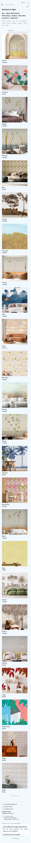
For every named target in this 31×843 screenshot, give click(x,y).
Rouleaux (14, 15)
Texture (25, 23)
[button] (2, 5)
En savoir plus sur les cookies (11, 834)
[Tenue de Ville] (9, 4)
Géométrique (23, 21)
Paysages (20, 23)
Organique (14, 23)
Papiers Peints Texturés (13, 13)
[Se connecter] (28, 2)
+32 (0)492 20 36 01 (8, 809)
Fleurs (17, 21)
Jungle (3, 23)
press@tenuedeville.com (8, 813)
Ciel (13, 21)
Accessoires (5, 18)
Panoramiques (6, 15)
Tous (3, 13)
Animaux (9, 21)
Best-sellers (22, 15)
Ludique (8, 23)
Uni (2, 25)
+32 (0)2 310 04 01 (8, 806)
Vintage (6, 25)
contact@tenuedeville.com (10, 804)
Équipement (14, 18)
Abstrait (4, 21)
